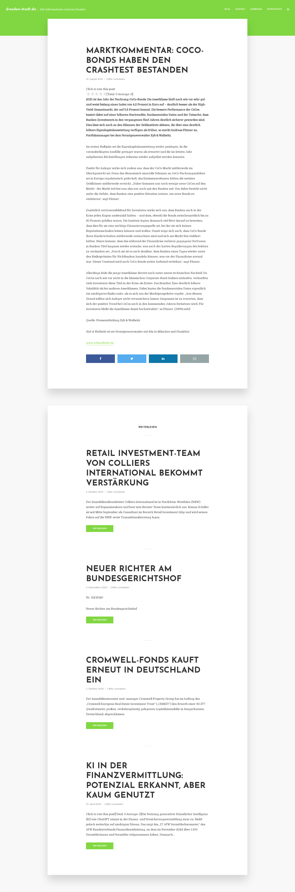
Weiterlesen (100, 529)
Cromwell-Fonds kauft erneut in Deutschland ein (143, 670)
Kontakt (240, 9)
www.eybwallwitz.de (100, 342)
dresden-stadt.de (21, 9)
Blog (227, 9)
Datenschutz (274, 9)
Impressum (256, 9)
